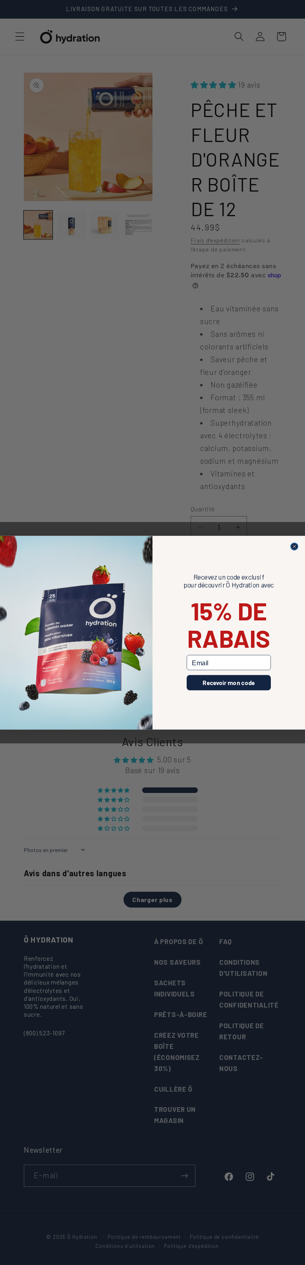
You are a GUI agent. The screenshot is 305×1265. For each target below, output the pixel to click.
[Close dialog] (294, 546)
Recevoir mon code (229, 682)
